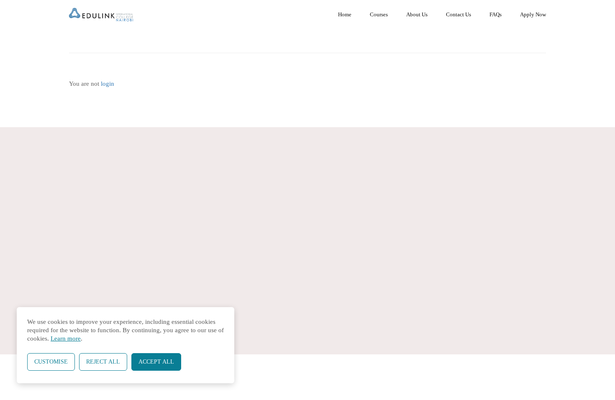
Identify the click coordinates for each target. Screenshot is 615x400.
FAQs (495, 14)
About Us (417, 14)
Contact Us (458, 14)
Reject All (103, 362)
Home (344, 14)
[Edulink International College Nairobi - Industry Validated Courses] (101, 14)
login (107, 83)
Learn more (66, 338)
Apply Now (533, 14)
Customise (51, 362)
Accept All (156, 362)
